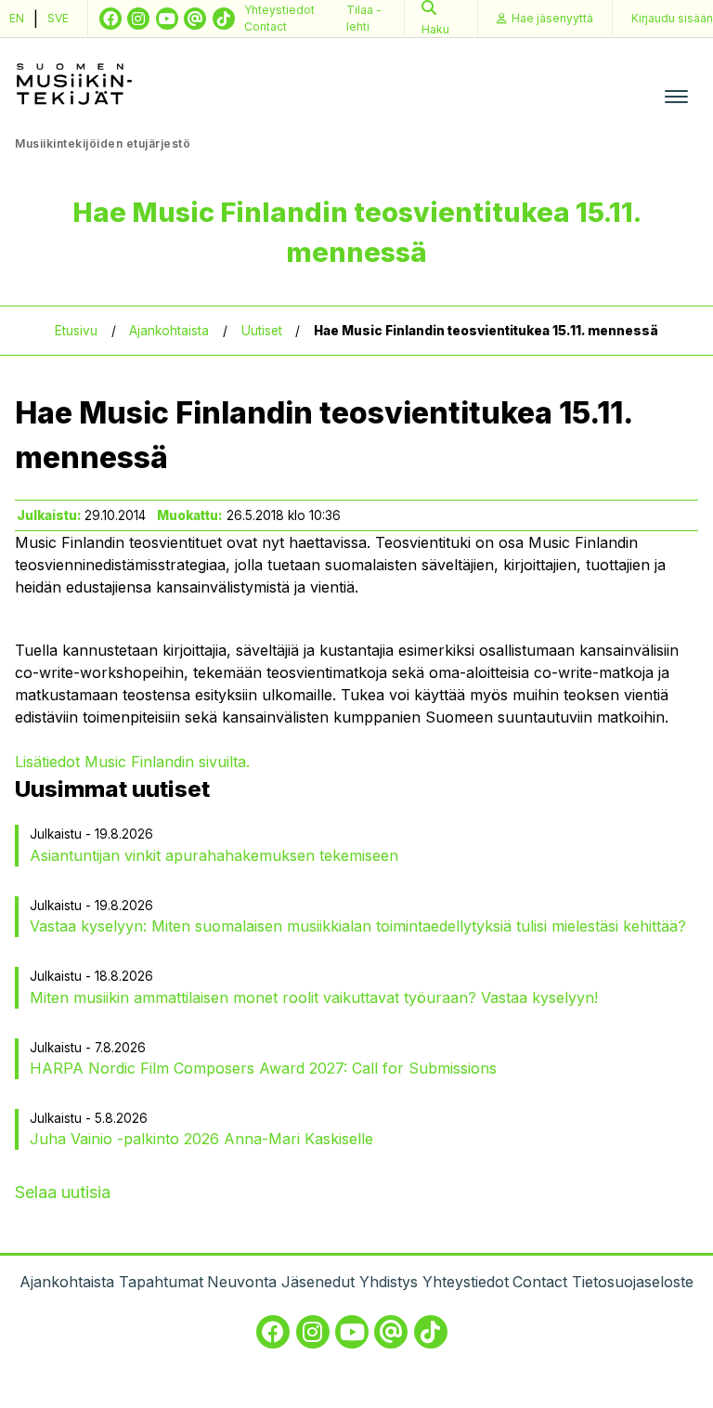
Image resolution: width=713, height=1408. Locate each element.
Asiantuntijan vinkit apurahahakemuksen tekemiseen (214, 855)
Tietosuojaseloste (633, 1281)
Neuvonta (242, 1281)
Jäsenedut (318, 1281)
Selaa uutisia (62, 1192)
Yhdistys (388, 1281)
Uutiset (261, 330)
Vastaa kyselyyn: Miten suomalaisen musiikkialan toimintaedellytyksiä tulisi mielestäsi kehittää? (358, 926)
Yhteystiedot (279, 10)
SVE (58, 18)
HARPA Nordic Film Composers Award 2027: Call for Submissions (263, 1068)
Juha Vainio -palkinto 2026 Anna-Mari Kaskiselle (201, 1138)
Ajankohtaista (169, 330)
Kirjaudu (672, 18)
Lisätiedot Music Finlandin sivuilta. (134, 761)
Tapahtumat (161, 1281)
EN (16, 18)
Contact (265, 26)
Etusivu (76, 330)
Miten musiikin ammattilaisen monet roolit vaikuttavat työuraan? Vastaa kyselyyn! (314, 997)
